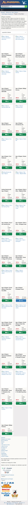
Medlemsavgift (4, 450)
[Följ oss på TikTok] (8, 483)
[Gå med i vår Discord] (10, 483)
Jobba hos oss (4, 446)
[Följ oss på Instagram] (5, 483)
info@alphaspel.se (11, 503)
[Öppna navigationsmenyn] (2, 10)
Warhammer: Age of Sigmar (12, 12)
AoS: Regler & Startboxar (7, 14)
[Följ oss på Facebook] (2, 483)
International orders (5, 444)
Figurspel (3, 12)
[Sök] (26, 6)
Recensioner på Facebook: (8, 475)
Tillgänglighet (4, 454)
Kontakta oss (4, 447)
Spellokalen (3, 453)
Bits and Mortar (4, 440)
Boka (21, 300)
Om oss (3, 452)
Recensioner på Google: (8, 479)
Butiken (2, 442)
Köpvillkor (3, 449)
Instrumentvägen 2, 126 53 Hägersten (11, 502)
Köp (8, 66)
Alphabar (3, 437)
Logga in (25, 1)
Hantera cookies (4, 456)
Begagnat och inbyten (6, 439)
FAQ (2, 443)
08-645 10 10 (22, 502)
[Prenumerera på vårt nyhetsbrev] (13, 483)
